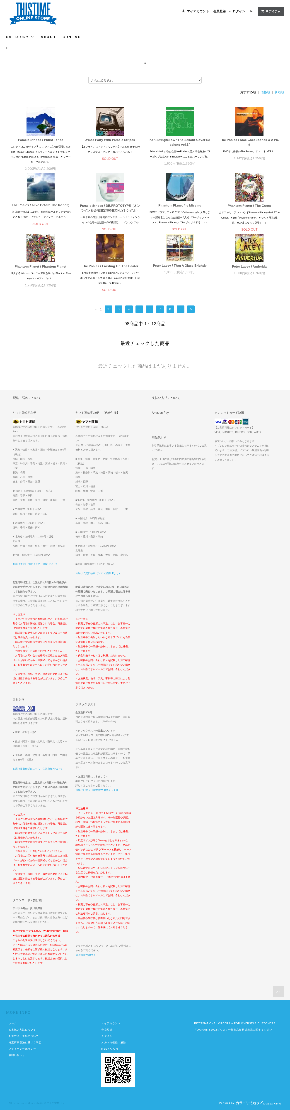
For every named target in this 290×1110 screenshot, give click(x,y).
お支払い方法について (22, 1029)
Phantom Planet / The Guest (249, 205)
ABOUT (48, 37)
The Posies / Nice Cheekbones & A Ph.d (249, 142)
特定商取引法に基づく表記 (25, 1042)
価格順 (265, 92)
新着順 (279, 92)
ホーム (13, 1023)
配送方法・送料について (24, 1036)
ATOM (114, 1048)
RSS (104, 1048)
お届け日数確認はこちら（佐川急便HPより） (38, 768)
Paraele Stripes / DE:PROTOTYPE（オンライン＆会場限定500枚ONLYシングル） (110, 208)
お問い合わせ (17, 1055)
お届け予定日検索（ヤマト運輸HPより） (35, 564)
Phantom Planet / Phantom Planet (40, 266)
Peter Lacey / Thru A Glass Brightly (180, 265)
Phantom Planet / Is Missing (179, 205)
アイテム (273, 11)
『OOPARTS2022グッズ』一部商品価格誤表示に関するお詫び (233, 1029)
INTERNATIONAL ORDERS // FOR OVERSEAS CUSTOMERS (235, 1023)
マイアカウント (198, 11)
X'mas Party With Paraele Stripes (110, 140)
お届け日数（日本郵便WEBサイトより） (98, 790)
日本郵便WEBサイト (86, 954)
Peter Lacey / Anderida (249, 266)
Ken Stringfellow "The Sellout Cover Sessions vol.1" (180, 142)
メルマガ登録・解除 (113, 1042)
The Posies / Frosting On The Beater (110, 266)
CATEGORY (18, 37)
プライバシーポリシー (22, 1048)
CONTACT (73, 37)
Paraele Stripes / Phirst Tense (40, 140)
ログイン (239, 11)
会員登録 (219, 11)
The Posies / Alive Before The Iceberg (41, 205)
